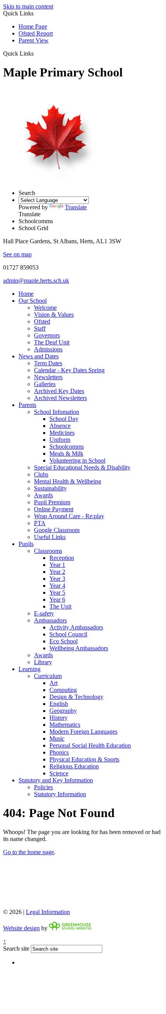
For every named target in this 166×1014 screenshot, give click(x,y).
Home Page (33, 26)
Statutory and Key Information (56, 780)
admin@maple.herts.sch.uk (36, 280)
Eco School (63, 641)
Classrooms (48, 551)
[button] (36, 53)
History (58, 717)
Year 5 (57, 592)
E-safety (44, 613)
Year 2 (57, 571)
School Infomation (56, 412)
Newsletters (48, 377)
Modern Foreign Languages (83, 731)
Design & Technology (76, 697)
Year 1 (57, 564)
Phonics (59, 752)
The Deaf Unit (51, 342)
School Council (68, 634)
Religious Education (74, 766)
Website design (21, 928)
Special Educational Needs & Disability (82, 467)
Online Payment (53, 509)
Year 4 (57, 585)
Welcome (45, 307)
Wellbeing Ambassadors (78, 648)
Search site (16, 948)
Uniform (59, 439)
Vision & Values (54, 314)
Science (58, 773)
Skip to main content (28, 6)
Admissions (48, 349)
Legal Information (48, 912)
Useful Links (50, 537)
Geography (63, 710)
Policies (43, 787)
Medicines (62, 432)
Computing (63, 690)
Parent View (34, 40)
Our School (33, 300)
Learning (30, 669)
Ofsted (42, 321)
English (58, 703)
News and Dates (39, 356)
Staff (40, 328)
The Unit (60, 606)
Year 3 (57, 578)
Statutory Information (60, 794)
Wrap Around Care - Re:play (69, 516)
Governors (47, 335)
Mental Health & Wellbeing (67, 481)
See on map (17, 254)
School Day (63, 418)
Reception (61, 557)
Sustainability (50, 488)
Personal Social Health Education (90, 745)
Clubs (41, 474)
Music (56, 738)
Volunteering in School (77, 460)
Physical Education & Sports (84, 759)
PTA (40, 523)
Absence (60, 425)
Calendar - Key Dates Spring (69, 370)
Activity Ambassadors (76, 627)
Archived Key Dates (59, 391)
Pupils (26, 544)
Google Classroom (57, 530)
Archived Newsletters (60, 398)
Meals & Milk (66, 453)
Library (43, 662)
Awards (43, 495)
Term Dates (48, 363)
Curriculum (48, 676)
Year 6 (57, 599)
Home (26, 293)
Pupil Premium (52, 502)
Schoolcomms (66, 446)
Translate (76, 207)
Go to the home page (28, 852)
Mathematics (64, 724)
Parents (27, 405)
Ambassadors (50, 620)
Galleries (45, 384)
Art (53, 683)
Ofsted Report (36, 33)
